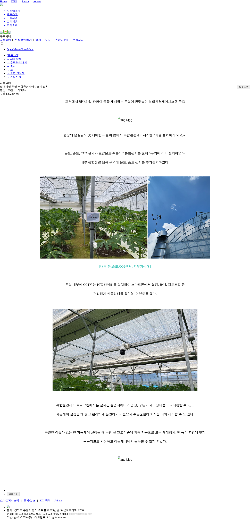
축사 (38, 39)
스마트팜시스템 (9, 500)
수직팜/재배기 (23, 39)
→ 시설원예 (14, 58)
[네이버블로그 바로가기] (5, 33)
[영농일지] (9, 33)
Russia (25, 1)
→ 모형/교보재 (15, 73)
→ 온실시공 (14, 76)
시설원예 (5, 39)
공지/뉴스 (29, 500)
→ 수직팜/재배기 (17, 62)
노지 (48, 39)
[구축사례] (13, 55)
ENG (14, 1)
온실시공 (78, 39)
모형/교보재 (61, 39)
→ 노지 (11, 69)
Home (3, 1)
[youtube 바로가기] (1, 33)
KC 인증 (45, 500)
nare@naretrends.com (80, 513)
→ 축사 (11, 66)
